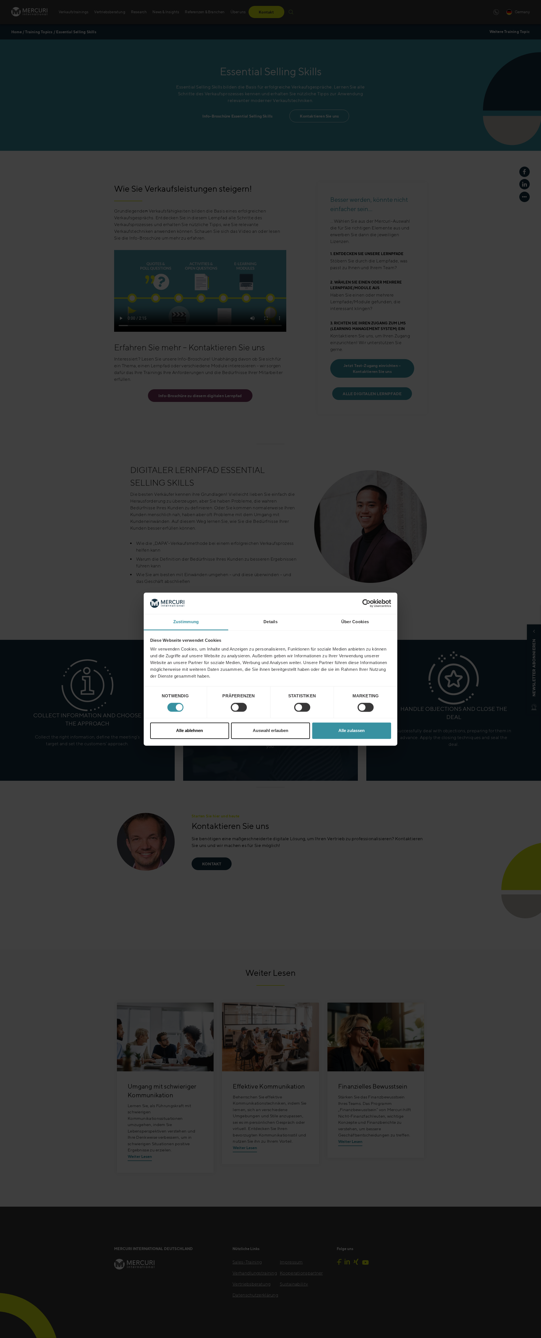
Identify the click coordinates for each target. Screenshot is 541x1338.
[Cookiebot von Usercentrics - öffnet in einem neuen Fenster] (366, 603)
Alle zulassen (351, 730)
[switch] (239, 707)
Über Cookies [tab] (355, 622)
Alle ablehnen (189, 730)
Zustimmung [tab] (186, 622)
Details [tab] (270, 622)
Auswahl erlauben (270, 730)
